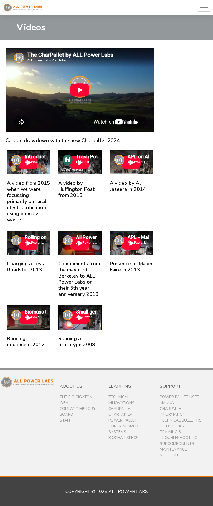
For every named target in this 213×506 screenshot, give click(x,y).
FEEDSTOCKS (172, 426)
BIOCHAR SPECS (123, 437)
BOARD (66, 414)
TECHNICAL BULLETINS (181, 420)
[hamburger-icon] (204, 8)
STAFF (65, 420)
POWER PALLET (122, 420)
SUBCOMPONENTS (177, 443)
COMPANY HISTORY (78, 408)
